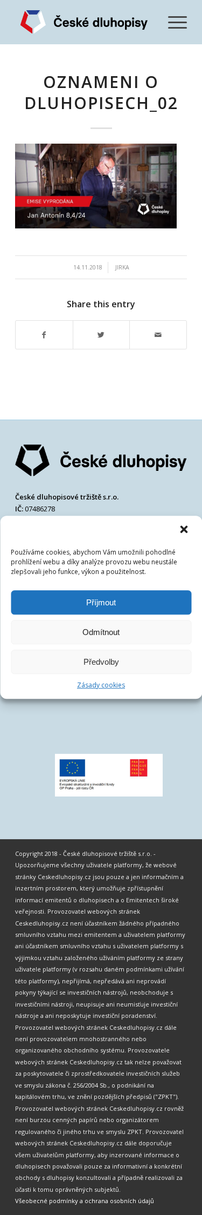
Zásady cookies (101, 685)
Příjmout (101, 602)
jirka (122, 267)
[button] (184, 530)
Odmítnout (101, 632)
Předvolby (101, 661)
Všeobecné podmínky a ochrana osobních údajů (84, 1201)
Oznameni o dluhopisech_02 (101, 92)
